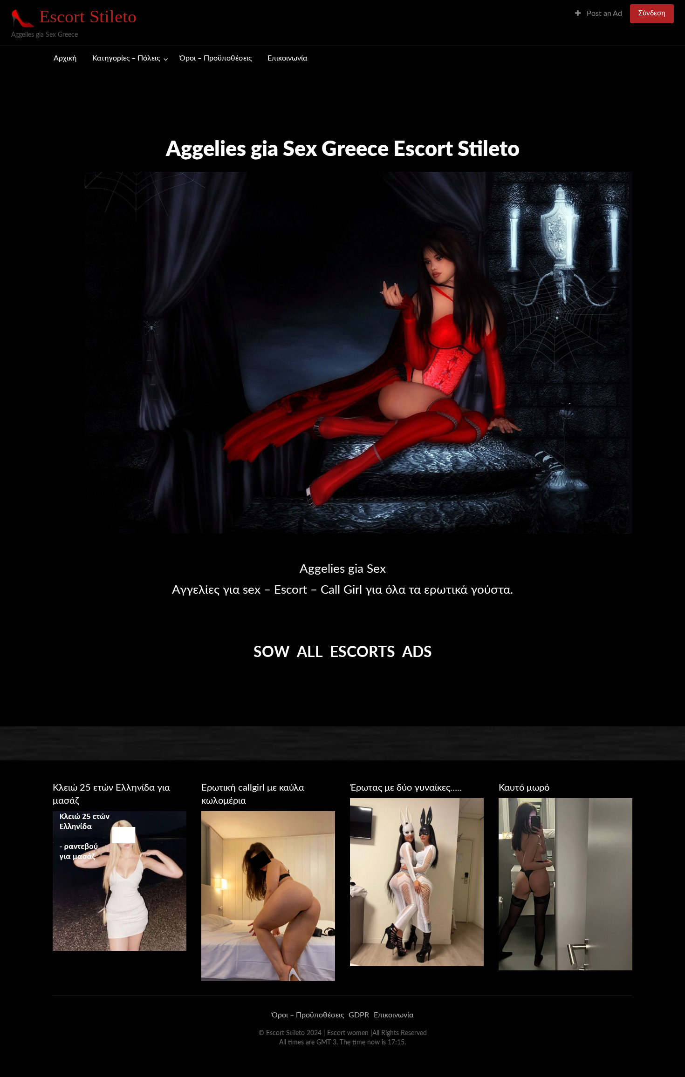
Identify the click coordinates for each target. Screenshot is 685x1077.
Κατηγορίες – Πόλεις (126, 58)
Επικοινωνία (287, 58)
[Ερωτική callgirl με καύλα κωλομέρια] (268, 896)
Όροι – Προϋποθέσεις (215, 58)
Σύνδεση (651, 13)
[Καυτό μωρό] (565, 883)
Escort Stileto (88, 16)
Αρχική (65, 58)
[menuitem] (598, 13)
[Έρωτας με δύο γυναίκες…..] (417, 882)
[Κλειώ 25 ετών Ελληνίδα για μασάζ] (119, 880)
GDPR (359, 1015)
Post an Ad (603, 13)
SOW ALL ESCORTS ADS (342, 652)
